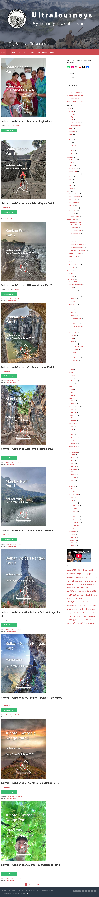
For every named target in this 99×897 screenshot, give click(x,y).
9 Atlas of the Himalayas (77, 247)
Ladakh (75, 355)
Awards (71, 128)
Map (72, 429)
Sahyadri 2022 (73, 446)
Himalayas (31, 52)
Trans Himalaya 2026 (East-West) (76, 92)
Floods (86, 577)
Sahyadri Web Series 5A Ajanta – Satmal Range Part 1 (30, 864)
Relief (70, 140)
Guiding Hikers (73, 168)
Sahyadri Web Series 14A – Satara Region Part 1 (27, 203)
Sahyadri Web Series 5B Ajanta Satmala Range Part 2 (30, 782)
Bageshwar (76, 505)
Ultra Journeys (71, 279)
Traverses (71, 276)
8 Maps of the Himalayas (77, 244)
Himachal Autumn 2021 (75, 284)
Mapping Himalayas (74, 202)
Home (3, 52)
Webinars (20, 135)
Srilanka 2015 (72, 477)
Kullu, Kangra (76, 323)
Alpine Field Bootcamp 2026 (75, 101)
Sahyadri (82, 609)
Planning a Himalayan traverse (75, 95)
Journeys (44, 52)
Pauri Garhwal (76, 514)
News (70, 134)
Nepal (70, 179)
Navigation (72, 205)
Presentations (84, 605)
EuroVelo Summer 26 (72, 90)
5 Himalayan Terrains (76, 236)
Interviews (72, 131)
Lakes (70, 176)
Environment (72, 259)
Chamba (89, 570)
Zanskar (75, 360)
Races (72, 491)
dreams (29, 893)
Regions (8, 135)
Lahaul (88, 595)
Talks (70, 142)
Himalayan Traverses (74, 196)
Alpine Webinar (73, 256)
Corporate (74, 148)
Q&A (70, 182)
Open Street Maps (74, 208)
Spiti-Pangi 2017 (73, 469)
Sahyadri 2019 (13, 135)
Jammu (72, 590)
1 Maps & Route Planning (77, 224)
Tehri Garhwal (76, 522)
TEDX (72, 153)
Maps (38, 52)
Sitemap (51, 52)
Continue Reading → (9, 130)
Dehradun (75, 511)
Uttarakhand (76, 357)
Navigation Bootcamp (75, 264)
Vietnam (79, 623)
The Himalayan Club (76, 125)
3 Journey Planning (76, 230)
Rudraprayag (76, 519)
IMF (72, 119)
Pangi (91, 602)
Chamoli (75, 508)
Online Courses (22, 52)
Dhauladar (75, 349)
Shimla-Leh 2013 (73, 452)
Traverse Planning (74, 216)
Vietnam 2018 (73, 540)
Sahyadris (69, 270)
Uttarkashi (76, 525)
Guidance (79, 581)
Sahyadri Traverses (11, 137)
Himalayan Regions (74, 174)
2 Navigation (74, 227)
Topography (72, 213)
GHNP (93, 577)
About (13, 52)
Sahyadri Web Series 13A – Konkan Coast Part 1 (27, 366)
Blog (8, 52)
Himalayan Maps (73, 193)
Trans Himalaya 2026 (73, 98)
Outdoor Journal (75, 122)
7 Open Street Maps (76, 241)
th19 (86, 616)
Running (71, 185)
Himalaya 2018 (73, 304)
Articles (71, 111)
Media (73, 432)
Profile (71, 137)
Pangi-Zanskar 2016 (74, 406)
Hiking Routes (73, 171)
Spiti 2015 (72, 460)
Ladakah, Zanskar (77, 326)
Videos (71, 188)
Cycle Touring (73, 159)
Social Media (72, 267)
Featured (76, 577)
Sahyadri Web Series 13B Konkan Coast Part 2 (26, 284)
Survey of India (73, 210)
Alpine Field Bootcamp (75, 253)
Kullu (74, 352)
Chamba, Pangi (77, 318)
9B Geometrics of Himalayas (78, 250)
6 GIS (72, 239)
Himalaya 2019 (73, 333)
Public (72, 151)
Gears (70, 162)
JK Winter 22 (72, 387)
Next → (38, 884)
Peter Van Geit (15, 125)
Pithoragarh (76, 517)
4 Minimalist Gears (76, 233)
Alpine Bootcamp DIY (75, 222)
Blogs (72, 114)
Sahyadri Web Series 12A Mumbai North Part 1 (27, 530)
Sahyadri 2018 (73, 415)
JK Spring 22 (72, 372)
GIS (70, 262)
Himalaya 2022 (73, 367)
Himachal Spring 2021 (75, 296)
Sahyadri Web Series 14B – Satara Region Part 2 (27, 121)
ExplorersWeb (75, 117)
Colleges (73, 145)
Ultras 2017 (72, 486)
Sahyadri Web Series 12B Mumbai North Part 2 (27, 448)
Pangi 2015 (72, 398)
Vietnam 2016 (73, 531)
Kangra (91, 591)
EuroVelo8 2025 (73, 281)
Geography (72, 165)
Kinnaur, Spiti (76, 321)
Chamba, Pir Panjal (78, 346)
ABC (70, 570)
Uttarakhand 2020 (74, 494)
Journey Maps (73, 199)
